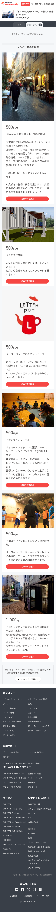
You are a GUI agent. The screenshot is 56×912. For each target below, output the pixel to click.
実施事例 (31, 782)
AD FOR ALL (7, 835)
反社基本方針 (33, 855)
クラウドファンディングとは (14, 778)
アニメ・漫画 (8, 712)
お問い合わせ (33, 822)
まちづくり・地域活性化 (38, 699)
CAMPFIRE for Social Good (14, 817)
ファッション (8, 717)
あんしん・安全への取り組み (39, 808)
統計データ (32, 787)
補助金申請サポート (11, 853)
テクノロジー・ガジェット (13, 699)
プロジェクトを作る (11, 752)
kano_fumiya (23, 17)
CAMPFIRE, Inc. (29, 901)
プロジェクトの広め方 (12, 787)
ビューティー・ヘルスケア (38, 726)
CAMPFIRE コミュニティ (12, 808)
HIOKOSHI (7, 840)
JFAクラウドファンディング (14, 844)
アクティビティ (34, 25)
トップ (19, 25)
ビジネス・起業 (9, 726)
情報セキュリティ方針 (37, 851)
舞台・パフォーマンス (37, 730)
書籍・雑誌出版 (34, 721)
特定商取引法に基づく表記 (39, 846)
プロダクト (7, 703)
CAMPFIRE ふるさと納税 (13, 831)
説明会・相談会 (34, 773)
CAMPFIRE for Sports (11, 826)
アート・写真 (8, 730)
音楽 (30, 703)
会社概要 (13, 895)
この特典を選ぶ (27, 198)
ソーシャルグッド (10, 735)
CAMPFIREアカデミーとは (13, 773)
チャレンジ (32, 708)
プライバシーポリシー (37, 842)
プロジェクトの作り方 (12, 782)
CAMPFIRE (7, 804)
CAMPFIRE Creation (11, 813)
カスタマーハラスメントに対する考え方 (39, 862)
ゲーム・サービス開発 (12, 721)
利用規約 (31, 833)
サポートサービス (35, 778)
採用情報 (28, 895)
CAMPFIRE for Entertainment (14, 822)
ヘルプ (30, 817)
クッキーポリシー (35, 867)
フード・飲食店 (9, 708)
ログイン (38, 4)
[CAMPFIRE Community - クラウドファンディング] (9, 4)
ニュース (31, 813)
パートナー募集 (43, 895)
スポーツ (31, 712)
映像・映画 (32, 717)
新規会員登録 (49, 4)
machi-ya (7, 848)
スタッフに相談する (36, 752)
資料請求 (25, 3)
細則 (30, 837)
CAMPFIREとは (34, 804)
